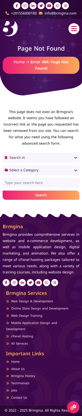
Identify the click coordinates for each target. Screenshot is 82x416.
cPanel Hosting (22, 336)
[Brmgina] (10, 28)
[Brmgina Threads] (65, 5)
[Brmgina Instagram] (24, 5)
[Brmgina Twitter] (41, 5)
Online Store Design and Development (39, 309)
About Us (18, 369)
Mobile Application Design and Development (31, 326)
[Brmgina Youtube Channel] (49, 5)
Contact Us (19, 398)
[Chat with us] (73, 407)
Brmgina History (23, 376)
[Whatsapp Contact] (57, 5)
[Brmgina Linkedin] (33, 5)
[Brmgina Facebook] (16, 5)
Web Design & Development (32, 301)
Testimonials (20, 383)
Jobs (14, 391)
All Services (19, 344)
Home (19, 62)
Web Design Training (26, 316)
